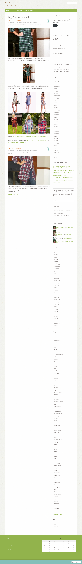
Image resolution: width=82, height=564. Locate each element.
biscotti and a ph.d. (24, 22)
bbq (54, 345)
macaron (55, 420)
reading (55, 444)
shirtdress (10, 25)
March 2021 (56, 91)
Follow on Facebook (58, 53)
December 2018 (57, 128)
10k (54, 335)
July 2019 (55, 117)
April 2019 (56, 121)
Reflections (56, 446)
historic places (67, 172)
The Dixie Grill (56, 480)
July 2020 (55, 102)
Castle (55, 361)
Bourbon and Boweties (58, 354)
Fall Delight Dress (30, 140)
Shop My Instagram (29, 10)
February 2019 (57, 124)
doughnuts (66, 167)
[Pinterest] (54, 39)
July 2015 (55, 157)
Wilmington (56, 501)
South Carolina (57, 463)
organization (56, 435)
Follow (55, 25)
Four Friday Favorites (58, 73)
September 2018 (57, 133)
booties (55, 351)
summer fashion (69, 177)
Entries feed (56, 526)
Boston (55, 352)
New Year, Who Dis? (57, 430)
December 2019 (57, 109)
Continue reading (13, 194)
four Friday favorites (58, 392)
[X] (56, 39)
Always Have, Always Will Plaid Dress (17, 142)
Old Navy (26, 24)
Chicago (55, 364)
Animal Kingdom (57, 340)
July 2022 (55, 83)
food (70, 170)
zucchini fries (56, 508)
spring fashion (56, 468)
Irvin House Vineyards (58, 413)
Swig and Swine (57, 475)
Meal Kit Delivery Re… (60, 227)
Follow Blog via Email (58, 15)
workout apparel (57, 505)
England (54, 170)
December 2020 (57, 95)
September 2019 (57, 114)
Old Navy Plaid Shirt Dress (32, 136)
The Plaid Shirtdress (14, 20)
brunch (54, 166)
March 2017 (56, 150)
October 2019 (56, 112)
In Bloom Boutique (32, 152)
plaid (30, 24)
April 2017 (56, 148)
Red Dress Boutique (36, 24)
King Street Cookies (57, 416)
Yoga (55, 506)
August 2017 (56, 143)
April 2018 (56, 142)
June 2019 (56, 119)
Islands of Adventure (58, 415)
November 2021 (57, 86)
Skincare (55, 460)
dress (70, 167)
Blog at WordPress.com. (11, 562)
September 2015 (57, 154)
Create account (57, 522)
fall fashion (20, 24)
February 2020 (57, 105)
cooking (55, 370)
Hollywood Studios (57, 406)
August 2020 (56, 100)
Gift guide (56, 394)
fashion (25, 152)
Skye (55, 461)
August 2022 (56, 81)
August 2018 (56, 135)
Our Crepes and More (58, 439)
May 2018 (56, 140)
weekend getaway (57, 182)
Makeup (55, 423)
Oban (64, 174)
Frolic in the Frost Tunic (42, 140)
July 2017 (55, 145)
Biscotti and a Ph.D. (13, 2)
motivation (56, 427)
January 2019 (56, 126)
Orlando (67, 174)
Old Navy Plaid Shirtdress (19, 136)
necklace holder (57, 428)
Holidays (55, 174)
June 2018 (56, 138)
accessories (56, 337)
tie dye (55, 484)
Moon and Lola (57, 425)
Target (55, 477)
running (54, 175)
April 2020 (56, 103)
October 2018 (56, 131)
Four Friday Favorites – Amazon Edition (61, 71)
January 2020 (56, 107)
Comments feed (57, 528)
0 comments (34, 150)
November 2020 (57, 97)
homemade (56, 409)
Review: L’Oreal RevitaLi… (69, 238)
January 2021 (56, 93)
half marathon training (58, 401)
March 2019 (56, 122)
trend (55, 489)
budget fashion (12, 24)
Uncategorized (70, 180)
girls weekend (59, 172)
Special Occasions (57, 465)
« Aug (43, 553)
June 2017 (56, 147)
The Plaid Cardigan (14, 148)
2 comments (34, 22)
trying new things (63, 180)
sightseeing (56, 177)
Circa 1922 (56, 366)
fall (17, 24)
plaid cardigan (56, 442)
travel (56, 180)
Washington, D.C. (57, 496)
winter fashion (65, 182)
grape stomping (57, 397)
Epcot (55, 383)
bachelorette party (57, 344)
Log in (55, 524)
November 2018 (57, 129)
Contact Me (19, 10)
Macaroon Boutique (57, 422)
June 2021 (56, 90)
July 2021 (55, 88)
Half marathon (57, 399)
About (12, 10)
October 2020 (56, 98)
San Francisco (59, 175)
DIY (54, 375)
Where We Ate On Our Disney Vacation (61, 69)
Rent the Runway (57, 447)
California (68, 166)
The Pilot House (57, 482)
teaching (55, 479)
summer (63, 177)
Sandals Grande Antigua (58, 67)
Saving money (56, 454)
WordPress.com (57, 529)
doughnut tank (57, 376)
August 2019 (56, 116)
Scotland (65, 175)
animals (55, 342)
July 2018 (55, 136)
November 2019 (57, 110)
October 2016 (56, 152)
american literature (57, 338)
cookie (55, 368)
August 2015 (56, 155)
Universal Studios (57, 494)
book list (55, 349)
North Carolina (60, 174)
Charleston (55, 167)
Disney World (61, 167)
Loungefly (56, 418)
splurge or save (57, 467)
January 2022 (56, 84)
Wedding (55, 498)
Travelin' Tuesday (57, 487)
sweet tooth (56, 473)
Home (7, 10)
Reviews (71, 174)
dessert (55, 371)
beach (55, 347)
